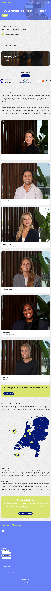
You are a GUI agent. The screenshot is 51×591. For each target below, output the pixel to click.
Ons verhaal (3, 537)
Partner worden (25, 75)
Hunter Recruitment (6, 557)
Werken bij (3, 539)
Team (2, 541)
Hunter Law (6, 550)
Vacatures (4, 15)
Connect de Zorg (7, 553)
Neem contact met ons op (25, 513)
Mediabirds (28, 587)
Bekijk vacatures (5, 413)
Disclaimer (25, 584)
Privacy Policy (25, 582)
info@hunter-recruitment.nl (6, 568)
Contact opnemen (8, 393)
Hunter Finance (7, 555)
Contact (3, 543)
